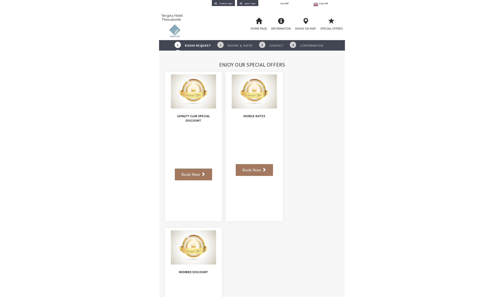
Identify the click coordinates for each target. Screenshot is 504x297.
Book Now (191, 174)
